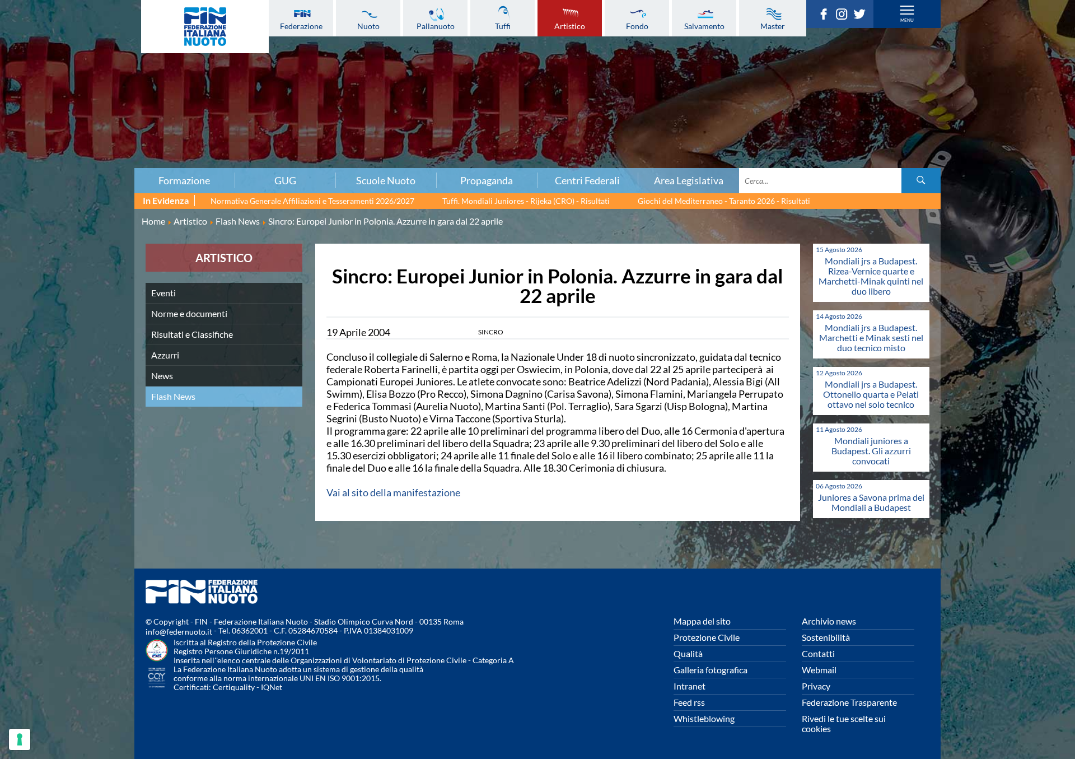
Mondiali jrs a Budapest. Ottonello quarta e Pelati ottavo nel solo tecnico (871, 394)
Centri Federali (587, 180)
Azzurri (165, 355)
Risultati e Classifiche (192, 334)
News (162, 375)
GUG (285, 180)
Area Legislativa (688, 180)
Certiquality (234, 687)
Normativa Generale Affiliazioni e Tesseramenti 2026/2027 (312, 201)
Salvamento (704, 25)
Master (772, 25)
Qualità (688, 653)
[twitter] (862, 16)
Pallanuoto (436, 25)
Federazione (301, 25)
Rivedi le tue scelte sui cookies (844, 723)
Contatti (818, 653)
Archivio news (829, 621)
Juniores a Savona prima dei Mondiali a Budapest (871, 502)
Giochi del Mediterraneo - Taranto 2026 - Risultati (724, 201)
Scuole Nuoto (385, 180)
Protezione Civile (707, 637)
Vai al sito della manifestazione (393, 492)
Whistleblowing (704, 718)
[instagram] (844, 16)
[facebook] (826, 16)
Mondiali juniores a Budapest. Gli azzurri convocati (871, 450)
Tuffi (503, 25)
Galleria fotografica (710, 669)
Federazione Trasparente (849, 702)
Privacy (816, 686)
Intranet (689, 686)
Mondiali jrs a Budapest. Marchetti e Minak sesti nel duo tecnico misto (871, 337)
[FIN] (205, 26)
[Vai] (921, 180)
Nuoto (368, 25)
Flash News (173, 396)
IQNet (271, 687)
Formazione (184, 180)
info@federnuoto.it (179, 631)
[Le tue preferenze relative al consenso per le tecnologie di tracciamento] (19, 739)
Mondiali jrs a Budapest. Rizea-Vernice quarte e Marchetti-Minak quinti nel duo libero (871, 275)
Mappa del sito (702, 621)
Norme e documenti (189, 313)
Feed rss (689, 702)
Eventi (163, 292)
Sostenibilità (826, 637)
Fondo (637, 25)
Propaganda (486, 180)
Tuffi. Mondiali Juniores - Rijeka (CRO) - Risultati (526, 201)
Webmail (819, 669)
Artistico (569, 25)
